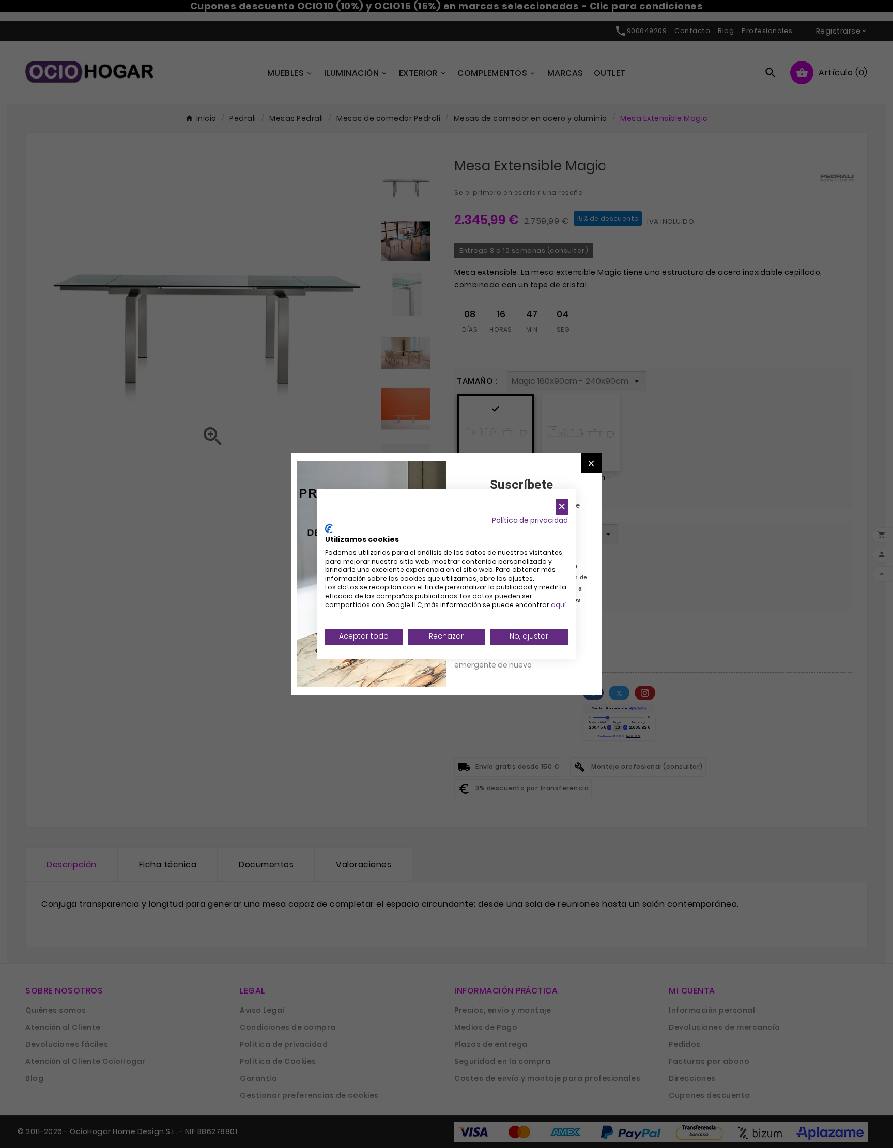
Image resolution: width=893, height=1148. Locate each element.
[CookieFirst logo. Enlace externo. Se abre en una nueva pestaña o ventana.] (329, 529)
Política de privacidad (530, 520)
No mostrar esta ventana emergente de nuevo (500, 659)
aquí (558, 604)
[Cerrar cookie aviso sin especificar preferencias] (562, 507)
